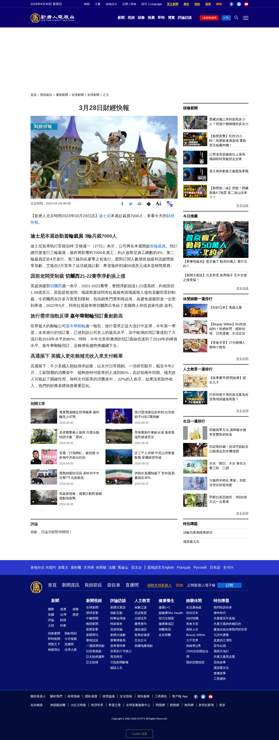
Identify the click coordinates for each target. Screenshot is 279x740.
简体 (133, 4)
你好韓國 (192, 618)
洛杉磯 (76, 567)
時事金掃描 (118, 618)
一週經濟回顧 (95, 645)
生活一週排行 (194, 421)
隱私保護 (91, 696)
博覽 (171, 17)
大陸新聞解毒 (119, 662)
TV (227, 17)
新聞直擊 (92, 629)
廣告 (186, 4)
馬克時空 (116, 656)
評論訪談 (185, 17)
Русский (200, 567)
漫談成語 (140, 629)
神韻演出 (54, 649)
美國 (51, 614)
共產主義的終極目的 (227, 623)
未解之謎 (140, 607)
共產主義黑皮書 (224, 656)
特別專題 (190, 524)
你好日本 (192, 613)
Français (184, 567)
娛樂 (76, 609)
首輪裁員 (73, 236)
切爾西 (72, 276)
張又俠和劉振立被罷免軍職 (228, 171)
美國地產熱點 (143, 645)
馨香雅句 (140, 623)
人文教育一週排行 (197, 369)
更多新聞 (242, 358)
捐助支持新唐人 (159, 585)
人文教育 (142, 600)
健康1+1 (164, 607)
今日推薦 (190, 216)
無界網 (189, 705)
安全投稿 (126, 696)
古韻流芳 (140, 618)
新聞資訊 (70, 585)
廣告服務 (143, 696)
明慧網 (160, 705)
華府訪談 (92, 640)
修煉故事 (220, 673)
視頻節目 (46, 94)
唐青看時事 (118, 645)
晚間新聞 (92, 623)
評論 (51, 620)
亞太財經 (92, 662)
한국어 (228, 567)
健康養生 (166, 600)
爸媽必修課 (142, 635)
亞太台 (136, 567)
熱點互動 (116, 613)
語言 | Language (151, 4)
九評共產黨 (221, 635)
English (168, 567)
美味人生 (192, 629)
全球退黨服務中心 (138, 705)
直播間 (132, 585)
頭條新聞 (190, 108)
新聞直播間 (209, 17)
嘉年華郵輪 (82, 316)
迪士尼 (105, 216)
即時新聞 (54, 638)
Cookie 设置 (139, 733)
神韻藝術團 (57, 705)
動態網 (174, 705)
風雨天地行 (221, 651)
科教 (63, 625)
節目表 (113, 585)
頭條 (141, 17)
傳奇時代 (220, 613)
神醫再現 (165, 629)
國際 (51, 609)
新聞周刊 (92, 635)
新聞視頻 (94, 600)
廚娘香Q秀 (193, 645)
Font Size (158, 203)
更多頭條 (242, 205)
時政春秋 (116, 623)
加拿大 (63, 567)
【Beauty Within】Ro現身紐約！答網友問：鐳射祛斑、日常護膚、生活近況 (227, 328)
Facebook (231, 4)
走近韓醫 (165, 635)
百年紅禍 (220, 645)
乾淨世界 (97, 705)
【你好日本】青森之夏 (225, 307)
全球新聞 (77, 94)
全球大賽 (71, 649)
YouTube (246, 4)
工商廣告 (220, 678)
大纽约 (50, 567)
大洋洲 (88, 567)
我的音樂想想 (195, 662)
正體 (125, 4)
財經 (63, 620)
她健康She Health (171, 613)
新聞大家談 (118, 607)
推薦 (151, 17)
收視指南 (74, 696)
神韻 (87, 4)
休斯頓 (101, 567)
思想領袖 (116, 629)
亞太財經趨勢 (95, 656)
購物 (219, 4)
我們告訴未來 (223, 607)
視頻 (131, 17)
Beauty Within (195, 635)
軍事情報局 (118, 640)
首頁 (34, 94)
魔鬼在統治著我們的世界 (230, 629)
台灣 (63, 614)
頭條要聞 (54, 633)
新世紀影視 (206, 705)
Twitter (239, 4)
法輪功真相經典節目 (198, 532)
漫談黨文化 (191, 541)
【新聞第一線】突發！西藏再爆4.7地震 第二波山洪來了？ (228, 192)
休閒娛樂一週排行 (197, 299)
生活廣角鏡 (193, 607)
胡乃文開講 (166, 618)
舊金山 (123, 567)
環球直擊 (92, 613)
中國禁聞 (92, 618)
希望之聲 (115, 705)
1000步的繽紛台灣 (197, 653)
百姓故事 (220, 662)
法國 (112, 567)
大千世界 (192, 640)
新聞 (121, 17)
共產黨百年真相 (224, 618)
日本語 (215, 567)
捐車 (208, 4)
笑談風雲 (140, 613)
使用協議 (108, 696)
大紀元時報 (78, 705)
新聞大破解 (118, 635)
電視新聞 (62, 94)
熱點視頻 (71, 633)
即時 (161, 17)
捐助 (197, 4)
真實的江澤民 (223, 640)
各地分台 (111, 4)
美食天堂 (192, 623)
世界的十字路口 (121, 651)
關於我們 (56, 696)
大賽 (97, 4)
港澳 (63, 609)
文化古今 (140, 640)
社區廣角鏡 (93, 651)
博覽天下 (54, 644)
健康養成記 (166, 623)
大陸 (51, 625)
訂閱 (229, 585)
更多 (222, 705)
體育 (76, 614)
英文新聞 (172, 4)
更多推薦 (242, 288)
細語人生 (116, 667)
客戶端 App (180, 696)
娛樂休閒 (194, 600)
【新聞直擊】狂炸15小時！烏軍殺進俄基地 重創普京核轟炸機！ (227, 140)
